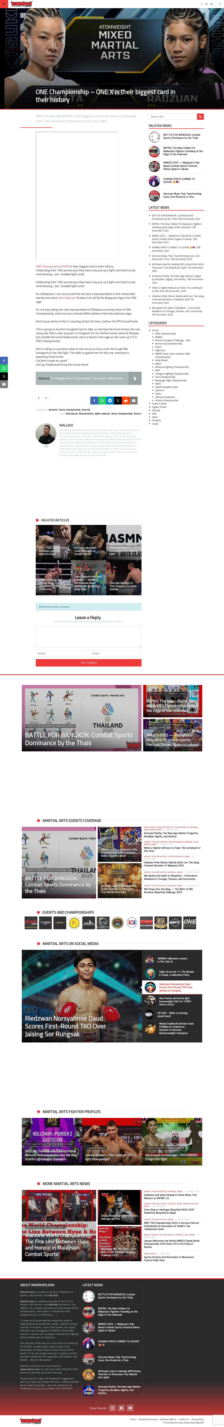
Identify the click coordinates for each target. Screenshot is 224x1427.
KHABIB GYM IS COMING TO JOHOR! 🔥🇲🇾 (179, 180)
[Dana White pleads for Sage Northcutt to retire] (124, 577)
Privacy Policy (198, 1419)
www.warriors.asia (30, 1369)
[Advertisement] (89, 487)
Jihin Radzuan (67, 298)
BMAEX (159, 337)
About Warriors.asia (148, 1419)
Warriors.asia (27, 1291)
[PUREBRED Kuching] (53, 542)
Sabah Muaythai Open (166, 386)
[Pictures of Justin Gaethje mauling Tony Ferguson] (88, 577)
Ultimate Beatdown (165, 397)
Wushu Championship (166, 400)
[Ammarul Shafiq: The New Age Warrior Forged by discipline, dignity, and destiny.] (88, 1390)
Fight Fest (160, 350)
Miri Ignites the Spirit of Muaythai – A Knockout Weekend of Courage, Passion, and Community (177, 309)
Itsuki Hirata (87, 413)
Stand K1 (159, 390)
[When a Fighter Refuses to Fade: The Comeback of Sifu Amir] (112, 1142)
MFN (157, 370)
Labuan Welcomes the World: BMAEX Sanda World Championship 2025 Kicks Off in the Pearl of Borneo (171, 1244)
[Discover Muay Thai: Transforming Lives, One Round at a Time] (154, 196)
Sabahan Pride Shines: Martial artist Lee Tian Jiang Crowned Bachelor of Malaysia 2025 (178, 298)
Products (156, 420)
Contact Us (184, 1419)
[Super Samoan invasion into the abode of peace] (88, 542)
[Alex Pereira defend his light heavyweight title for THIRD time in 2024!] (82, 996)
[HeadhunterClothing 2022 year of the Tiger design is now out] (53, 577)
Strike (158, 393)
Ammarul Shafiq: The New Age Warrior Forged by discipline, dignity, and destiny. (176, 277)
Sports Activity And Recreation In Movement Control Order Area (169, 1258)
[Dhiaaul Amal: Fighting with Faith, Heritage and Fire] (120, 1207)
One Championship (71, 410)
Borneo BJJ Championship (168, 343)
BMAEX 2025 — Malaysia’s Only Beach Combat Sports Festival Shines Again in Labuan (181, 166)
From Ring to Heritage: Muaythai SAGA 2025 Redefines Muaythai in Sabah (169, 1211)
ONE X (139, 413)
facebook (72, 413)
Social (87, 410)
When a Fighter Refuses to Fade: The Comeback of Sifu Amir (172, 849)
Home (133, 1419)
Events (54, 410)
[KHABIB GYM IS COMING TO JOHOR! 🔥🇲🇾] (154, 181)
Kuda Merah (161, 360)
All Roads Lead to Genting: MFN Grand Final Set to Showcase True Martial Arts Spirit (178, 266)
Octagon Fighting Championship (172, 373)
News (155, 417)
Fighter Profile (159, 407)
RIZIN (158, 383)
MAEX (158, 363)
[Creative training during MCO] (124, 542)
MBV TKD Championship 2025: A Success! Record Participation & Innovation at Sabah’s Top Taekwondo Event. (171, 1226)
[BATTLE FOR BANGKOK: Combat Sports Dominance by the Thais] (154, 137)
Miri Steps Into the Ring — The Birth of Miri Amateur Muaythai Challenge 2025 (168, 890)
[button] (40, 560)
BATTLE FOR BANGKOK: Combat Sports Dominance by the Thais (181, 136)
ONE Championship (48, 266)
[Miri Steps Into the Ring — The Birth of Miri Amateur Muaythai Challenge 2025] (120, 1243)
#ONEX (65, 266)
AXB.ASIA (53, 1295)
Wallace (66, 425)
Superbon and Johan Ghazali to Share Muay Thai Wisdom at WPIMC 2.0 (170, 1196)
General (156, 410)
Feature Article (159, 403)
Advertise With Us (168, 1419)
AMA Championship (165, 333)
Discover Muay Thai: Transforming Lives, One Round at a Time (182, 195)
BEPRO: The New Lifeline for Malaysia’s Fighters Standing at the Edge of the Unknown (183, 151)
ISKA (154, 413)
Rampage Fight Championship (171, 380)
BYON (158, 347)
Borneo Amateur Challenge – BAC (173, 340)
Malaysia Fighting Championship (172, 366)
